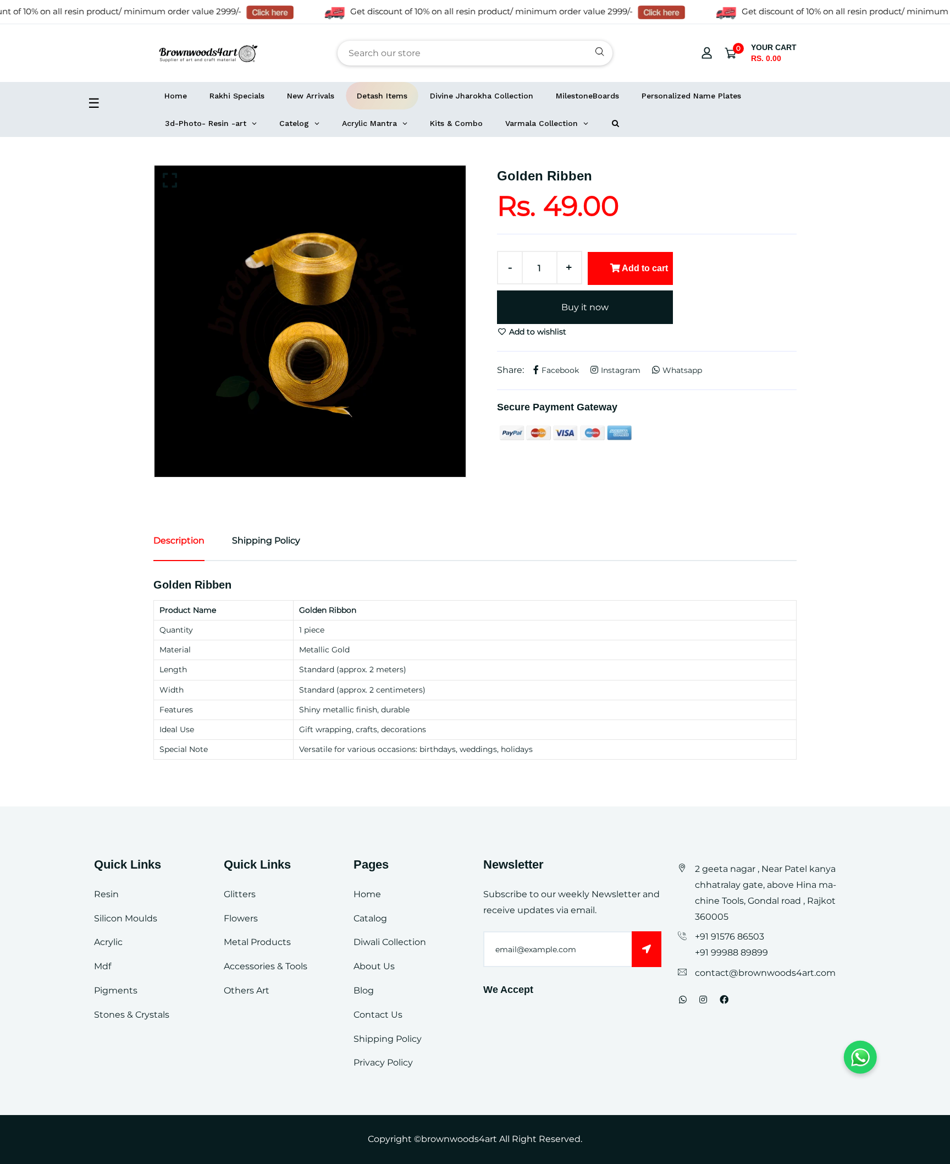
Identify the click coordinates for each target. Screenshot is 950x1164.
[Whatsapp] (683, 1000)
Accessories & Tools (265, 966)
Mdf (102, 966)
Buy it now (585, 307)
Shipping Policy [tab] (266, 540)
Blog (364, 990)
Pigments (115, 990)
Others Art (246, 990)
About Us (374, 966)
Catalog (370, 918)
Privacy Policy (383, 1062)
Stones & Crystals (131, 1014)
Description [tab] (179, 540)
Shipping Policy (388, 1039)
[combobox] (475, 53)
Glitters (240, 894)
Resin (106, 894)
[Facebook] (724, 1000)
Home (367, 894)
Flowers (241, 918)
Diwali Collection (390, 942)
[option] (310, 321)
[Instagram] (703, 1000)
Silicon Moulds (125, 918)
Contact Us (378, 1014)
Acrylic (108, 942)
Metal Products (257, 942)
